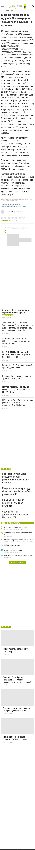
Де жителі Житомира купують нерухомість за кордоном (15, 311)
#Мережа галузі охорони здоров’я (11, 206)
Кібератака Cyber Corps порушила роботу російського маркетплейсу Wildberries (17, 402)
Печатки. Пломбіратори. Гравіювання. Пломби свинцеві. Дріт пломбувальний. (17, 680)
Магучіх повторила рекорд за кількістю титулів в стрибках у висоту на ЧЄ (16, 389)
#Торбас (17, 205)
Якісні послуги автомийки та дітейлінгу (16, 650)
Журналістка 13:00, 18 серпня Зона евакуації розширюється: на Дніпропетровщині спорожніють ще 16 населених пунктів (17, 326)
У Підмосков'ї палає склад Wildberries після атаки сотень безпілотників (16, 341)
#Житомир (4, 205)
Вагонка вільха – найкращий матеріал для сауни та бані (16, 709)
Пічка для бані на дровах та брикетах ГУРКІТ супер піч (16, 738)
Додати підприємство (17, 562)
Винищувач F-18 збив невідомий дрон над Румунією (17, 366)
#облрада (11, 205)
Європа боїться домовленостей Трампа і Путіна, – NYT (16, 377)
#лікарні (24, 206)
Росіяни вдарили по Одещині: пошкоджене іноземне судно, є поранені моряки (16, 354)
